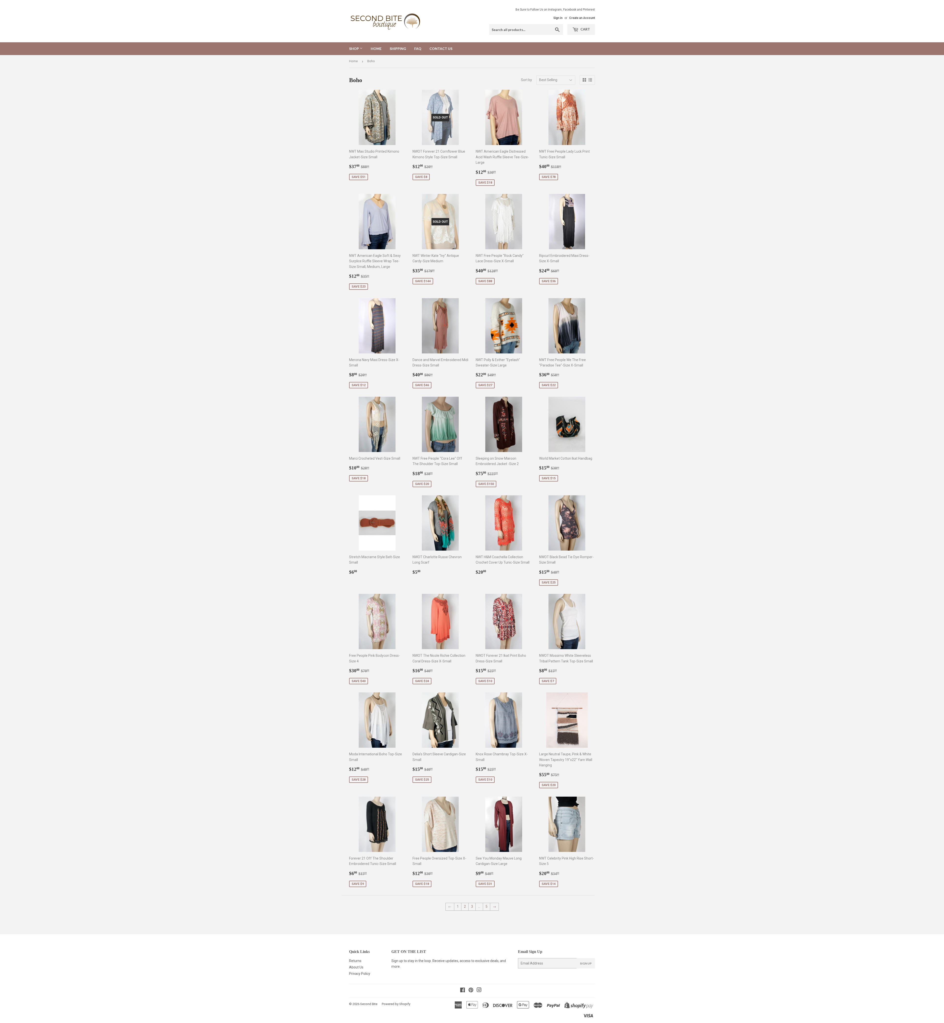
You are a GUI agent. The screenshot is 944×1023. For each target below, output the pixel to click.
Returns (355, 961)
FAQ (417, 48)
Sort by (526, 80)
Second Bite (368, 1004)
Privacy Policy (359, 974)
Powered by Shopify (396, 1004)
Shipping (398, 48)
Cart (585, 29)
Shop (354, 48)
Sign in (557, 18)
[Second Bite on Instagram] (479, 991)
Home (376, 48)
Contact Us (440, 48)
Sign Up (586, 963)
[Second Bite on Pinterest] (470, 991)
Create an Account (582, 18)
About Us (356, 967)
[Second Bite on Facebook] (462, 991)
